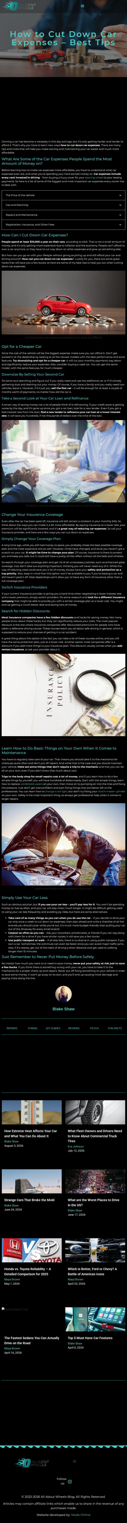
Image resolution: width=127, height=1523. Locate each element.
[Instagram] (70, 1482)
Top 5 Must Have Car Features (90, 1338)
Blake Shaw (11, 1141)
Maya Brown (12, 1279)
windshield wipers (32, 784)
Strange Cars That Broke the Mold (29, 1200)
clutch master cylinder (111, 791)
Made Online (80, 1515)
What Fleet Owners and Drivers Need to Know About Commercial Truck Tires (95, 1136)
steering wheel (94, 177)
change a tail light (56, 791)
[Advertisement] (63, 113)
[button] (82, 5)
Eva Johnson (76, 1146)
